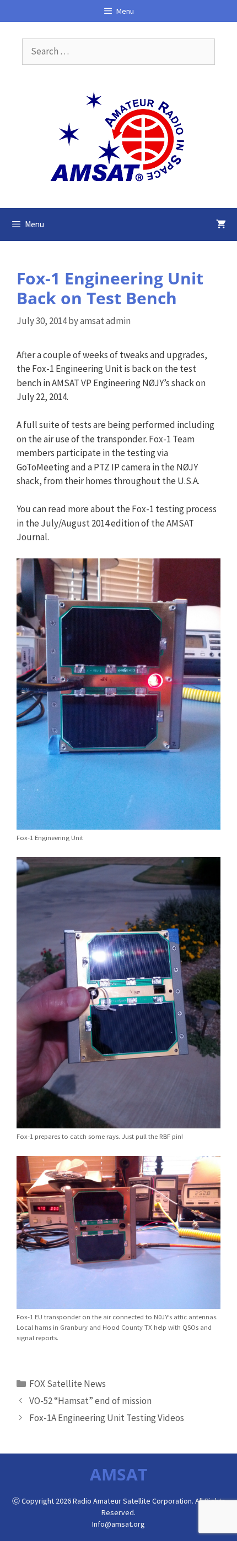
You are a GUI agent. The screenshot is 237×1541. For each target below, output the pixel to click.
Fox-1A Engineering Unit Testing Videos (106, 1418)
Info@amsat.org (118, 1524)
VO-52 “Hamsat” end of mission (90, 1401)
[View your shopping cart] (221, 224)
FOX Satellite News (67, 1384)
